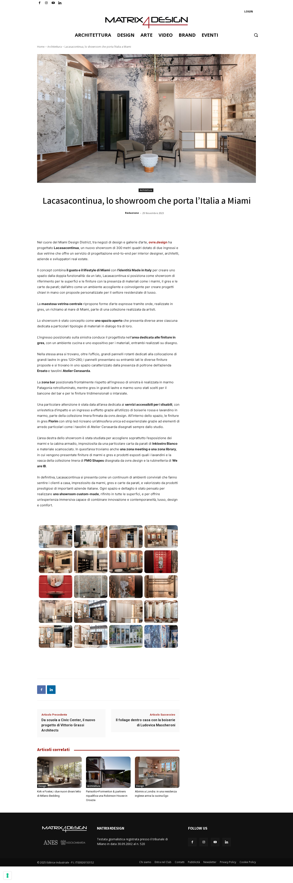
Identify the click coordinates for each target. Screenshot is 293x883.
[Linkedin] (51, 689)
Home (41, 47)
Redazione (132, 212)
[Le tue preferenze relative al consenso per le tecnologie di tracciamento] (7, 875)
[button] (256, 35)
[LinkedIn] (59, 3)
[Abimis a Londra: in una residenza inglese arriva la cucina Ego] (157, 772)
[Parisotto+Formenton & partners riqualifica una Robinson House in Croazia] (108, 772)
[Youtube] (53, 3)
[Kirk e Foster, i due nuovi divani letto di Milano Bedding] (59, 772)
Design (42, 785)
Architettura (54, 47)
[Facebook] (39, 3)
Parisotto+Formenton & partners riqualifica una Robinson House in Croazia (106, 796)
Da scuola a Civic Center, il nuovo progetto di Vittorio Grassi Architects (68, 725)
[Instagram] (46, 3)
